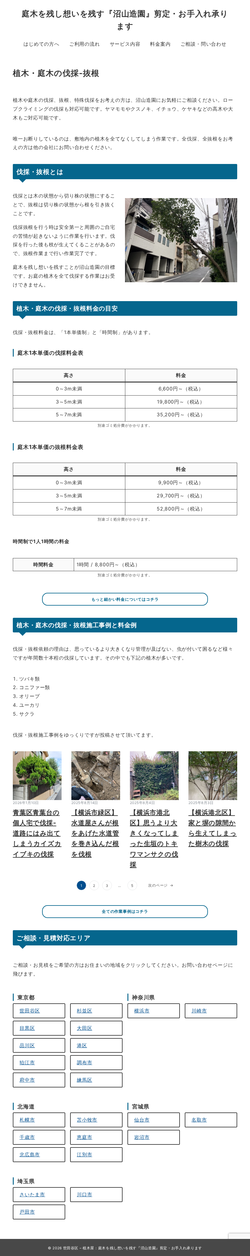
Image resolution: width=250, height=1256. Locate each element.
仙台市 (141, 1120)
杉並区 (84, 1011)
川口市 (84, 1194)
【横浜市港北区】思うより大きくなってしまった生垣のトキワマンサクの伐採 (154, 838)
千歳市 (27, 1137)
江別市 (84, 1154)
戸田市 (27, 1212)
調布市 (84, 1062)
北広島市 (30, 1154)
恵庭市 (84, 1137)
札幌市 (27, 1120)
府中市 (27, 1080)
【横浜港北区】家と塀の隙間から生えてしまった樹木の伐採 (212, 827)
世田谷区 (30, 1011)
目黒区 (27, 1028)
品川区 (27, 1045)
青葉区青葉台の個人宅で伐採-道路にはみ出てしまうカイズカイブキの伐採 (37, 833)
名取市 (199, 1120)
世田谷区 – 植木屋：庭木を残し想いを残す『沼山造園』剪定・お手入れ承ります (132, 1248)
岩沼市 (141, 1137)
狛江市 (27, 1062)
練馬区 (84, 1080)
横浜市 (141, 1011)
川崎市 (199, 1011)
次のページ (160, 885)
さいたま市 (32, 1194)
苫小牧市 (87, 1120)
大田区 (84, 1028)
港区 (82, 1045)
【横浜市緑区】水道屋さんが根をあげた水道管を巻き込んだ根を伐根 (95, 833)
